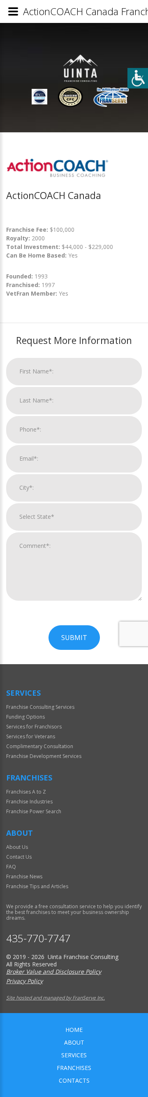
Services (74, 1055)
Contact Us (19, 856)
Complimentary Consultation (39, 746)
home (74, 1030)
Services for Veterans (30, 736)
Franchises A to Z (26, 791)
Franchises (74, 1068)
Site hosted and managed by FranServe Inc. (55, 997)
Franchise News (24, 876)
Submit (74, 637)
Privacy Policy (24, 981)
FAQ (11, 866)
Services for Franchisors (34, 726)
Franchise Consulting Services (40, 706)
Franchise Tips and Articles (37, 886)
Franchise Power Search (33, 811)
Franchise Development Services (43, 756)
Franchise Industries (29, 801)
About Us (17, 847)
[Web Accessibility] (137, 78)
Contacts (74, 1080)
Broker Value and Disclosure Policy (53, 971)
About (74, 1042)
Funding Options (25, 716)
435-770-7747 (38, 938)
